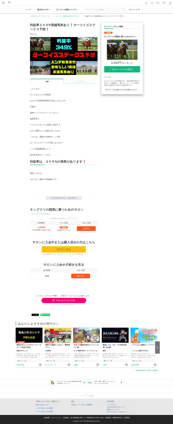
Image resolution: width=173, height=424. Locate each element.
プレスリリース (56, 417)
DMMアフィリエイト (113, 409)
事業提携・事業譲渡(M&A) (113, 417)
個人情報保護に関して (78, 417)
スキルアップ (51, 365)
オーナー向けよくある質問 (44, 411)
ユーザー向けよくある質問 (44, 408)
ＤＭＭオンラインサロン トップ (40, 16)
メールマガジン (112, 405)
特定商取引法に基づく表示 (95, 417)
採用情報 (127, 417)
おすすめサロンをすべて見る (146, 370)
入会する (86, 229)
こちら (48, 230)
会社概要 (46, 417)
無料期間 (21, 365)
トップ (28, 9)
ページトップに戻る (86, 396)
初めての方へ (45, 9)
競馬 (105, 365)
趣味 (76, 365)
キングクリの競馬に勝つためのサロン (68, 16)
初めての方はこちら (42, 405)
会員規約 (66, 417)
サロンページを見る (122, 69)
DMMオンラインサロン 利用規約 (81, 405)
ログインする (64, 249)
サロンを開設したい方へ (68, 9)
